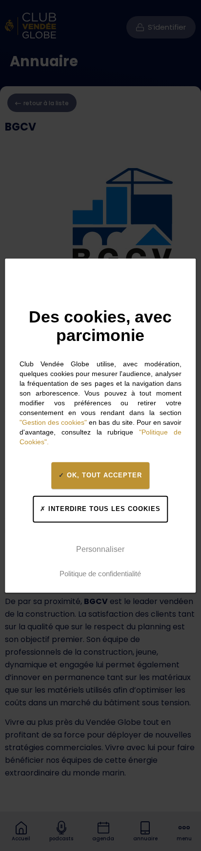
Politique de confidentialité (100, 573)
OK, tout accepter (103, 475)
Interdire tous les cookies (103, 508)
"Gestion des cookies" (53, 422)
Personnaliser (100, 549)
